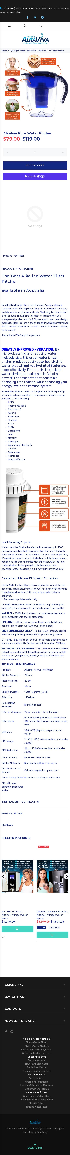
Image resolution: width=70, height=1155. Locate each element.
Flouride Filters (36, 1103)
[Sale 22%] (52, 876)
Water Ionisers (36, 1078)
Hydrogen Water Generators (23, 51)
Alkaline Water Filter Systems (36, 1049)
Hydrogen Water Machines (36, 1071)
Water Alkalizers (36, 1056)
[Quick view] (3, 936)
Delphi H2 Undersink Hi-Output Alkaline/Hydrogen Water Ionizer (52, 915)
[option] (35, 88)
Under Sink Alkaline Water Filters (36, 1099)
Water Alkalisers (36, 1060)
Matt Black (54, 927)
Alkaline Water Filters (37, 1042)
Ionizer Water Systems (37, 1089)
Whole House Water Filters (36, 1096)
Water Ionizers (36, 1074)
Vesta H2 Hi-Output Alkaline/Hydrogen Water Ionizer (15, 915)
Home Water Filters (37, 1092)
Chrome (41, 927)
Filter (21, 255)
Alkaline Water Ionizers (36, 1081)
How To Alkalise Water (36, 1064)
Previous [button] (3, 88)
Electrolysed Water (37, 1067)
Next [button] (67, 88)
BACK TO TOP (35, 1148)
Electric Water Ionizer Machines (36, 1085)
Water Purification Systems (36, 1053)
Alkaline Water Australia (37, 1039)
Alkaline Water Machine (37, 1046)
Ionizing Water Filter (36, 1106)
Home (4, 51)
